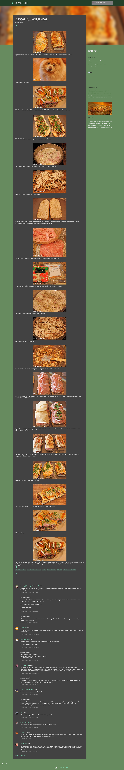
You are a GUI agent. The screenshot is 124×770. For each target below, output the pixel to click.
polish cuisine (51, 570)
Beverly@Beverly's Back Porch (29, 586)
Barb (21, 712)
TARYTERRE (24, 665)
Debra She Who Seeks (27, 689)
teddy (65, 570)
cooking (38, 570)
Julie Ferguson (24, 722)
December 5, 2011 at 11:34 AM (29, 660)
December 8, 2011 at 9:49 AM (29, 751)
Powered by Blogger (63, 767)
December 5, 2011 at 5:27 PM (29, 684)
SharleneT (23, 743)
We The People (91, 57)
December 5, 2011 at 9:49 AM (29, 611)
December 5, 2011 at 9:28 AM (29, 592)
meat (44, 570)
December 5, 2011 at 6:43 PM (29, 707)
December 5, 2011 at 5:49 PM (29, 694)
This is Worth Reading (93, 87)
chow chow (30, 570)
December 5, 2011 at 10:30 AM (29, 623)
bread (23, 570)
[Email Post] (16, 567)
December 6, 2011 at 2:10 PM (29, 738)
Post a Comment (20, 755)
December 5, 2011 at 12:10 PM (29, 673)
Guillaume (23, 627)
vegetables (72, 570)
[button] (16, 26)
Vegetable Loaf (91, 117)
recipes (59, 570)
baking (18, 570)
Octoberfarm (21, 2)
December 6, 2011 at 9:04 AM (29, 727)
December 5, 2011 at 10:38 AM (29, 647)
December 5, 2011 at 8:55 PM (29, 717)
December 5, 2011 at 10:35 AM (29, 634)
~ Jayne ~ (23, 732)
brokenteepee (24, 639)
